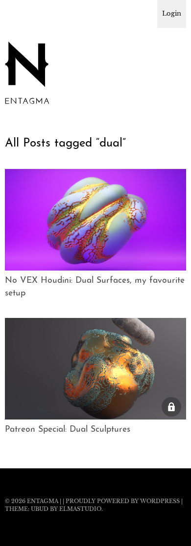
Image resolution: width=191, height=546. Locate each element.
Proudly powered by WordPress (123, 501)
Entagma (42, 501)
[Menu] (17, 12)
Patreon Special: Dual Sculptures (67, 429)
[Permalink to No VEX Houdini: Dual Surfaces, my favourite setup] (95, 268)
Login (171, 13)
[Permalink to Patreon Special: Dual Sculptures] (95, 416)
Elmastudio (80, 508)
